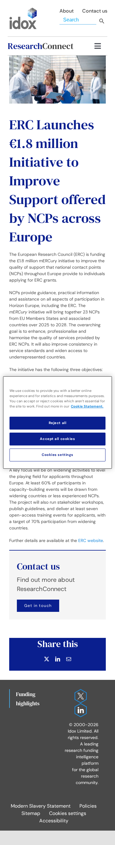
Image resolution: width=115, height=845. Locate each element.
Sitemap (30, 813)
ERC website (90, 540)
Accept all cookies (57, 439)
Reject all (58, 423)
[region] (57, 422)
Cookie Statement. (87, 406)
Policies (88, 806)
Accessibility (53, 820)
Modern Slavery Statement (41, 806)
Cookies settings (67, 813)
